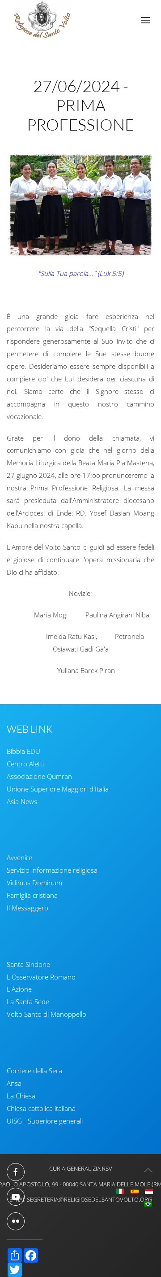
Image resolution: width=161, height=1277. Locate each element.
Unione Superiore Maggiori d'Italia (58, 788)
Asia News (22, 801)
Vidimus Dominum (34, 882)
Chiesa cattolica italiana (41, 1108)
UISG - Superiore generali (45, 1120)
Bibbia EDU (23, 751)
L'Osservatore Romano (41, 976)
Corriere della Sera (34, 1070)
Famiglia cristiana (32, 895)
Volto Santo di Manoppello (46, 1014)
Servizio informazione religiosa (52, 870)
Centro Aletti (25, 763)
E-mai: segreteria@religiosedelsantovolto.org (80, 1199)
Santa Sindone (28, 964)
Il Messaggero (27, 907)
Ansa (14, 1083)
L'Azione (19, 988)
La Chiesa (21, 1095)
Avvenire (19, 857)
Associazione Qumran (39, 776)
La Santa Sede (28, 1001)
